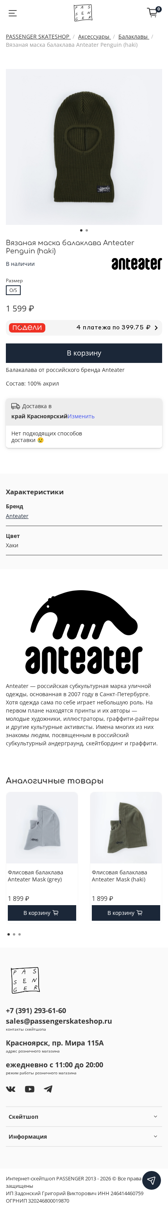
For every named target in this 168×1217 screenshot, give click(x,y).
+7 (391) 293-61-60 (36, 1010)
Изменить (81, 416)
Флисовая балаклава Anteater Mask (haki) (119, 876)
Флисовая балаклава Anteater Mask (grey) (35, 876)
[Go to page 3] (19, 934)
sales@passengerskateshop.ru (59, 1021)
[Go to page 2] (14, 934)
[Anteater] (137, 263)
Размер (14, 281)
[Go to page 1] (8, 934)
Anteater (17, 516)
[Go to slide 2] (87, 230)
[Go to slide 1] (81, 230)
